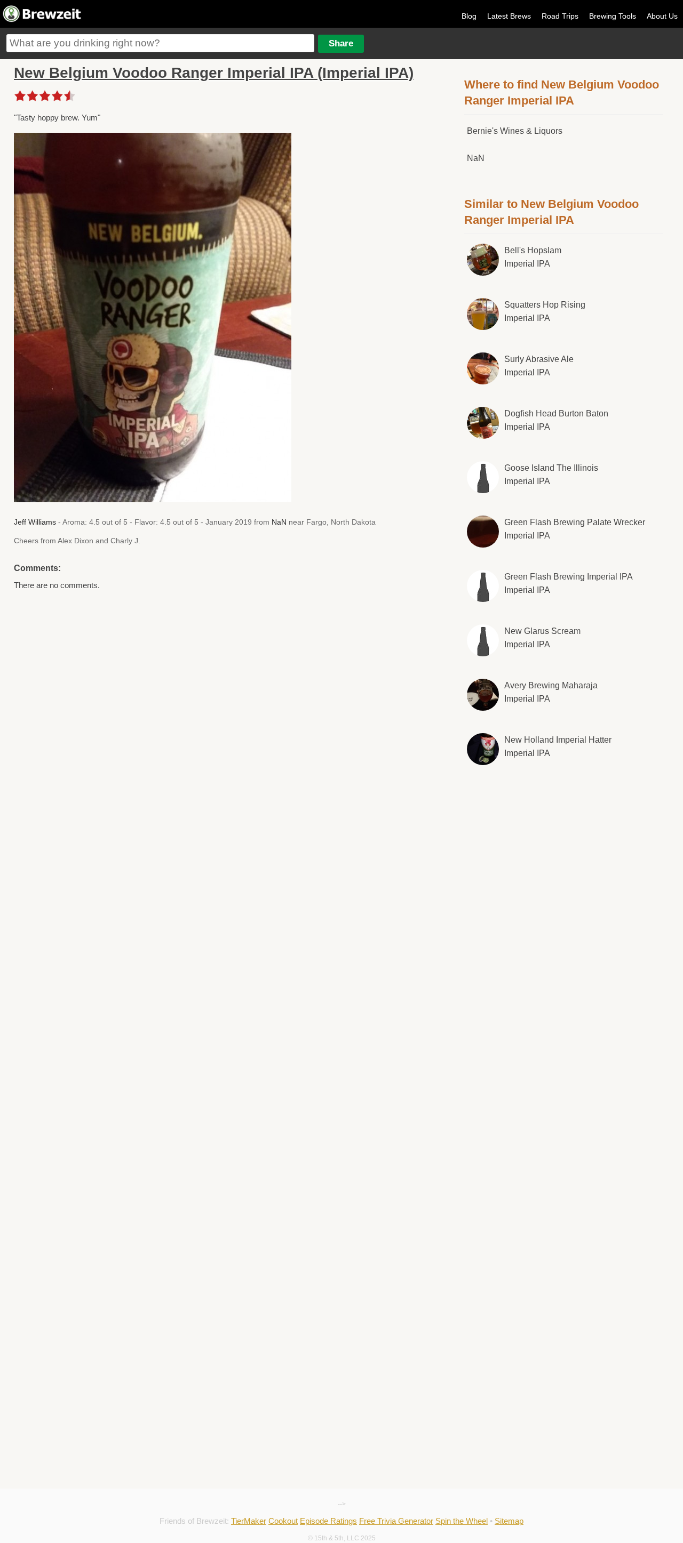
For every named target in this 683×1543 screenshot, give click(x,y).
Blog (469, 16)
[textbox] (160, 43)
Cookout (283, 1520)
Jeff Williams (35, 522)
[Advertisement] (563, 955)
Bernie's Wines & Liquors (514, 130)
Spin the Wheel (461, 1520)
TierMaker (248, 1520)
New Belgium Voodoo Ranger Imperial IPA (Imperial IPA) (214, 73)
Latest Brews (509, 16)
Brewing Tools (612, 16)
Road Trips (560, 16)
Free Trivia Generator (396, 1520)
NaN (279, 522)
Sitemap (509, 1520)
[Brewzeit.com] (42, 20)
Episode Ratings (328, 1520)
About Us (662, 16)
